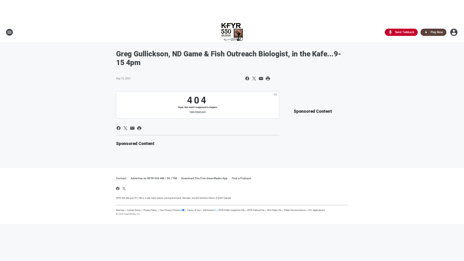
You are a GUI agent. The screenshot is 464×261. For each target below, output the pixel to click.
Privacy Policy (150, 210)
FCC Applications (316, 210)
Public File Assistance (295, 210)
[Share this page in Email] (261, 78)
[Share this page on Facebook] (247, 78)
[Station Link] (232, 32)
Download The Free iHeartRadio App (204, 178)
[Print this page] (267, 78)
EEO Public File (274, 210)
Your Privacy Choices (170, 210)
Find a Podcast (241, 178)
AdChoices (208, 210)
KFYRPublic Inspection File (232, 210)
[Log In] (454, 32)
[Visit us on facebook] (118, 188)
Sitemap (120, 210)
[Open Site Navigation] (9, 32)
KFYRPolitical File (255, 210)
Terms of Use (193, 210)
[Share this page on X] (254, 78)
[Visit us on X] (124, 188)
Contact (121, 178)
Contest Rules (134, 210)
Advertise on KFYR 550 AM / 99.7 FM (154, 178)
